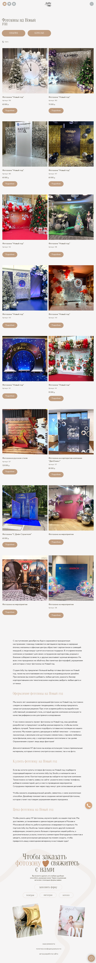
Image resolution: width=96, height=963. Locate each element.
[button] (92, 4)
